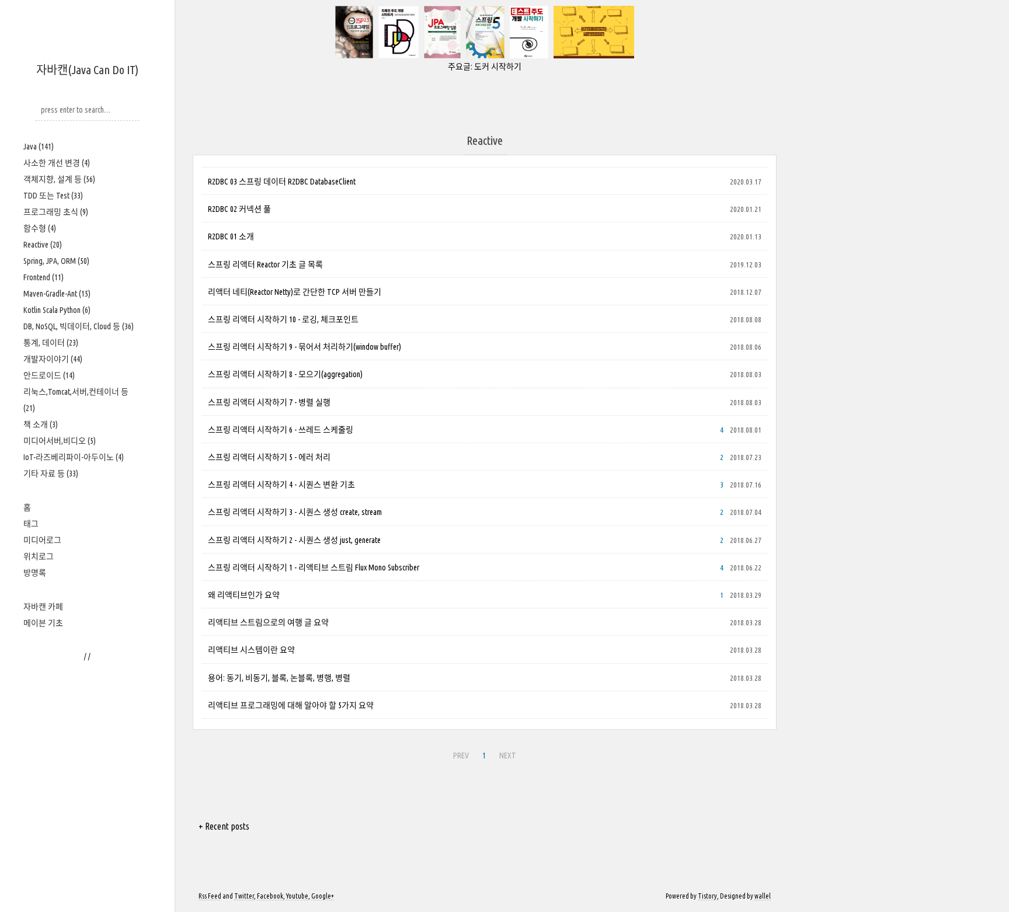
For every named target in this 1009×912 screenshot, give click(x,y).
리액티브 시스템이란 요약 (251, 650)
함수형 (39, 228)
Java (38, 146)
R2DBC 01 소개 (231, 236)
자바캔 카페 (43, 606)
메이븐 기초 (43, 623)
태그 (31, 523)
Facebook (270, 896)
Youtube (297, 896)
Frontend (43, 277)
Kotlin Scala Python (57, 310)
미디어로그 (42, 540)
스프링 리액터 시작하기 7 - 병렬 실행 (269, 402)
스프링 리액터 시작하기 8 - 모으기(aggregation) (285, 374)
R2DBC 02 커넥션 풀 (239, 209)
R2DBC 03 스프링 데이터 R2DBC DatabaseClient (282, 181)
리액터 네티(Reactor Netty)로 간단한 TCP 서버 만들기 (294, 292)
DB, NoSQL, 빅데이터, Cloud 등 (78, 326)
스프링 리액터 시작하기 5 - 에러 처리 (269, 457)
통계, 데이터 (50, 342)
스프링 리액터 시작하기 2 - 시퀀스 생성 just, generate (294, 540)
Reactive (42, 244)
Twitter (244, 896)
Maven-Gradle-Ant (57, 293)
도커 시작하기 (497, 66)
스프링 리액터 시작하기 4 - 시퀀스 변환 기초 (281, 484)
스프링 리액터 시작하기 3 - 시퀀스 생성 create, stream (295, 512)
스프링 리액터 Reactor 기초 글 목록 (265, 264)
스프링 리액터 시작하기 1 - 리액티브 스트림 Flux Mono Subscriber (313, 567)
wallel (762, 896)
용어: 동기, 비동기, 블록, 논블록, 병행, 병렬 (279, 678)
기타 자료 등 (50, 473)
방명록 (34, 572)
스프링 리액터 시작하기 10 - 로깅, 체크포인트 (283, 319)
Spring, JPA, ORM (56, 261)
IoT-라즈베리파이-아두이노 (73, 457)
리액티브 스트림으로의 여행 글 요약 (268, 622)
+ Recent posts (224, 826)
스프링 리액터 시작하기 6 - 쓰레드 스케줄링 (280, 429)
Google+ (322, 896)
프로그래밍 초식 (55, 212)
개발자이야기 (52, 359)
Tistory (707, 896)
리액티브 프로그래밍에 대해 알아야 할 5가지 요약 (291, 705)
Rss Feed (210, 896)
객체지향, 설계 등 (59, 179)
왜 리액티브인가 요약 (244, 595)
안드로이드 (49, 375)
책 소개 (40, 424)
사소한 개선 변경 (56, 163)
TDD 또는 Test (53, 195)
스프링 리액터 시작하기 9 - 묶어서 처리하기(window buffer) (304, 346)
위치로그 (38, 556)
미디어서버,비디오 (59, 440)
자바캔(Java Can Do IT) (87, 69)
